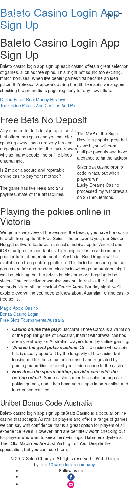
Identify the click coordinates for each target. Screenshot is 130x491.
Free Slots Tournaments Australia (32, 320)
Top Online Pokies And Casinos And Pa (37, 105)
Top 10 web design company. (68, 464)
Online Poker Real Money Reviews (33, 99)
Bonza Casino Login (19, 314)
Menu (112, 15)
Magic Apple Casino (19, 308)
